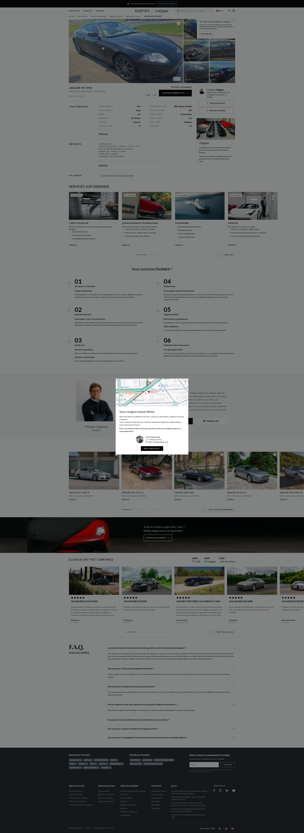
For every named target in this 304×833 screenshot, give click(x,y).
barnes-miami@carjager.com (158, 442)
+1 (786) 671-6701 (154, 440)
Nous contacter (151, 448)
